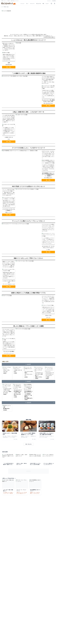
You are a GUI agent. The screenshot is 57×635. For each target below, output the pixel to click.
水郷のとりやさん (8, 212)
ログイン (49, 0)
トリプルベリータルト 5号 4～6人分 (8, 281)
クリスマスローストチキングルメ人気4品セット (9, 210)
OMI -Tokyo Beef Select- (48, 103)
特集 (43, 3)
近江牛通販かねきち (48, 177)
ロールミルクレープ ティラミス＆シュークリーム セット (48, 247)
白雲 (9, 62)
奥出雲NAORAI (9, 64)
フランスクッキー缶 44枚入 (8, 351)
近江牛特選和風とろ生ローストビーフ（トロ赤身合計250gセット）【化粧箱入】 (48, 174)
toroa (9, 139)
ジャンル (22, 3)
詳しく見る (9, 67)
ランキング (32, 3)
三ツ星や (48, 249)
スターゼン (48, 317)
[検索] (51, 3)
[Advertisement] (28, 471)
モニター (47, 3)
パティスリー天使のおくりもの (9, 284)
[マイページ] (54, 3)
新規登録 (54, 0)
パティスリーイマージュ (9, 353)
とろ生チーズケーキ (9, 137)
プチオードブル (48, 315)
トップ (2, 6)
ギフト (27, 3)
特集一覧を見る (28, 444)
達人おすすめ (38, 3)
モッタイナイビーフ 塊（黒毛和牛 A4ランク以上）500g (48, 101)
